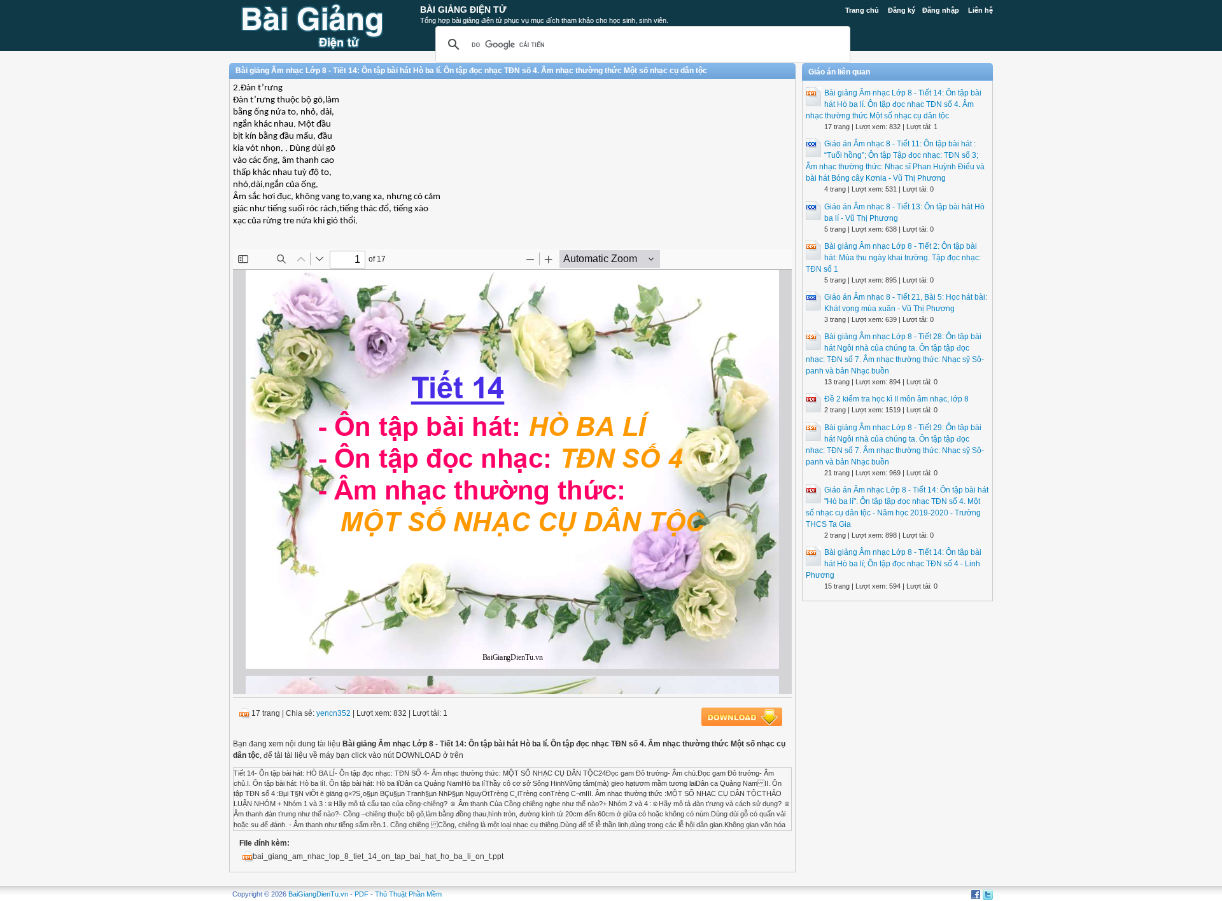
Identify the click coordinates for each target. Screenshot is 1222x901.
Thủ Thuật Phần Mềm (408, 894)
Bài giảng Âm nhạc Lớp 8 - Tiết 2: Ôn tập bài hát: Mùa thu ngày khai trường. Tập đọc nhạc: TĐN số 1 (893, 258)
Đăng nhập (940, 10)
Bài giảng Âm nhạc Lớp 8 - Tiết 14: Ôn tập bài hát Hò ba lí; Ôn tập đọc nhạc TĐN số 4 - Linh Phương (893, 564)
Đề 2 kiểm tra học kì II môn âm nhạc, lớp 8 (896, 399)
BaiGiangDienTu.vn (318, 894)
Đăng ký (901, 10)
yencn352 (333, 713)
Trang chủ (862, 10)
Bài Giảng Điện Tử (463, 9)
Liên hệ (980, 10)
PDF (362, 894)
